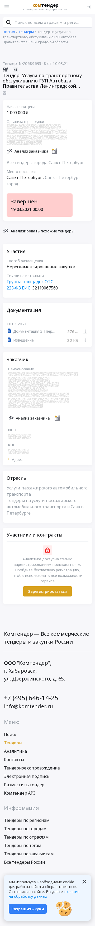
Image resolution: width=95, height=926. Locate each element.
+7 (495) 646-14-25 (31, 697)
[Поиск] (8, 22)
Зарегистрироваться (47, 591)
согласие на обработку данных (44, 894)
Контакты (14, 759)
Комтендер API (19, 793)
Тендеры (13, 743)
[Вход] (89, 6)
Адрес (17, 459)
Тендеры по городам (25, 829)
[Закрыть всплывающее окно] (84, 881)
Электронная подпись (27, 776)
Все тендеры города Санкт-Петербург (45, 162)
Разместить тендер (24, 785)
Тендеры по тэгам (22, 845)
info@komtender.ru (28, 706)
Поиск (10, 734)
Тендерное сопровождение (32, 768)
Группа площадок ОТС (30, 282)
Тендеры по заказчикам (29, 854)
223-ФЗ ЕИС (18, 288)
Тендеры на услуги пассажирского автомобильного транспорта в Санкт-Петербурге (45, 507)
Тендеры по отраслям (26, 837)
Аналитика (15, 751)
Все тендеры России (24, 862)
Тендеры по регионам (27, 820)
